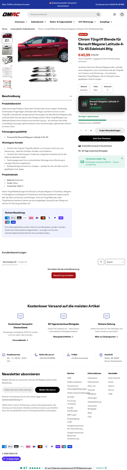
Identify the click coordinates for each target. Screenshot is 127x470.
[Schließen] (122, 158)
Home (4, 29)
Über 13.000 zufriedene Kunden (16, 4)
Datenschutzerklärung (11, 399)
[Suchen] (98, 14)
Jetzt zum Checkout (102, 138)
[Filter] (101, 262)
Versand (96, 59)
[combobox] (64, 14)
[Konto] (114, 14)
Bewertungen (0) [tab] (9, 262)
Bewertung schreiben (64, 275)
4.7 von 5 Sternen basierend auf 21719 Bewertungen (68, 468)
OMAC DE (13, 453)
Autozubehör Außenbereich (22, 29)
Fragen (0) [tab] (22, 262)
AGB (38, 397)
